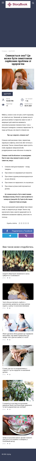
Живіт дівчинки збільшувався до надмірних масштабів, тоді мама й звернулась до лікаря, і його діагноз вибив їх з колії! (18, 335)
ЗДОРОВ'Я (7, 94)
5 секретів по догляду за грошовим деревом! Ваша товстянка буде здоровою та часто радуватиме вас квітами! (17, 405)
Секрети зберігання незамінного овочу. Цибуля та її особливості (16, 274)
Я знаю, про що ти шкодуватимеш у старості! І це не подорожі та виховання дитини (16, 370)
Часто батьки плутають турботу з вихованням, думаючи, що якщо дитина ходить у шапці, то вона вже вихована (16, 304)
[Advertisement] (18, 27)
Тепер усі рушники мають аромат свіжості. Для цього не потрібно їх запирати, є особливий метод (17, 439)
